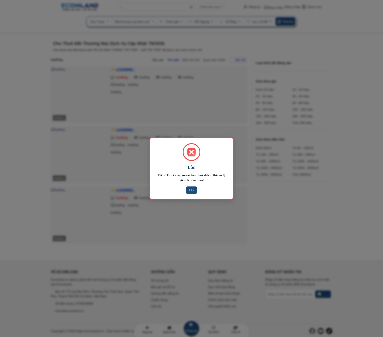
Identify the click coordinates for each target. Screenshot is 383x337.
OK (191, 190)
